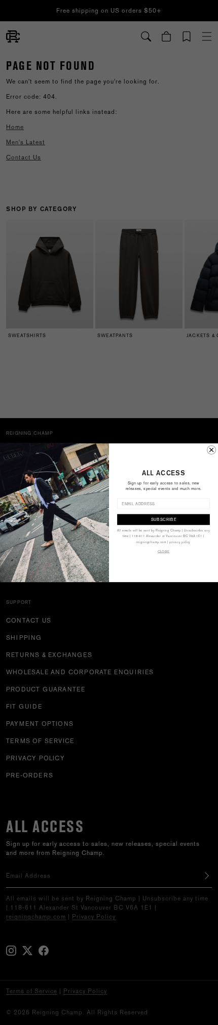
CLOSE (164, 551)
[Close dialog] (211, 449)
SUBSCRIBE (163, 519)
